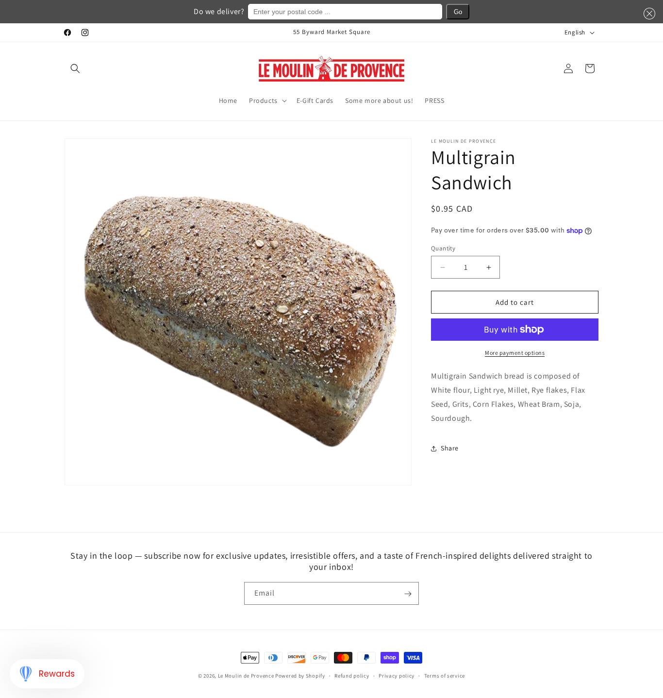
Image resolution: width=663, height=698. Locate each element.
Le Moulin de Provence (246, 675)
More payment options (515, 352)
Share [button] (450, 448)
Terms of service (444, 675)
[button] (75, 68)
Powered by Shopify (300, 675)
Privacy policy (396, 675)
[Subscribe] (407, 593)
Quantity (443, 248)
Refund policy (351, 675)
